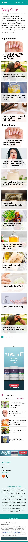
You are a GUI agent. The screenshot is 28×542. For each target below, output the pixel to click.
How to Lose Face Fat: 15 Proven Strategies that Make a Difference (13, 163)
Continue (14, 538)
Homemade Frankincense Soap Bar (13, 204)
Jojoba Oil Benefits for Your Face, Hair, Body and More (12, 246)
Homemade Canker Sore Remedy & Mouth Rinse (13, 183)
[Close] (26, 520)
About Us (4, 468)
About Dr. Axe (5, 465)
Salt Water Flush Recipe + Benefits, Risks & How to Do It (14, 97)
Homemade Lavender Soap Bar (12, 266)
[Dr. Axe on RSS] (3, 476)
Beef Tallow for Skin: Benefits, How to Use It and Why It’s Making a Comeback (17, 422)
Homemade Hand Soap (13, 306)
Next (12, 337)
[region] (14, 530)
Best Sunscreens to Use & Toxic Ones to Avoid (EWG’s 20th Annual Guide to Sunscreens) (17, 404)
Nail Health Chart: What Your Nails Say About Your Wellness (13, 56)
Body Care (9, 9)
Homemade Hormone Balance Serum (12, 224)
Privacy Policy (13, 519)
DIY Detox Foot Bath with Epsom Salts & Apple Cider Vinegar (14, 118)
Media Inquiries (6, 470)
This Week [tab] (19, 398)
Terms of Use (16, 532)
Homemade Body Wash (13, 286)
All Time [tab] (7, 398)
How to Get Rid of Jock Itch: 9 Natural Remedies (14, 75)
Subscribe (17, 2)
